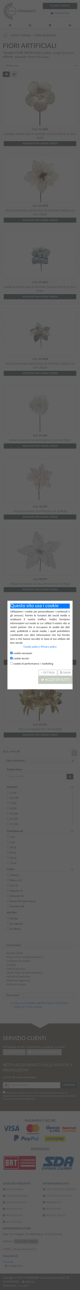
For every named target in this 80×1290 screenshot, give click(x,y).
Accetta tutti (57, 679)
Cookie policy (31, 647)
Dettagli (48, 672)
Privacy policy (49, 647)
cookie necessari (22, 653)
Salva (66, 672)
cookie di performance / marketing (33, 663)
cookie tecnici (21, 658)
